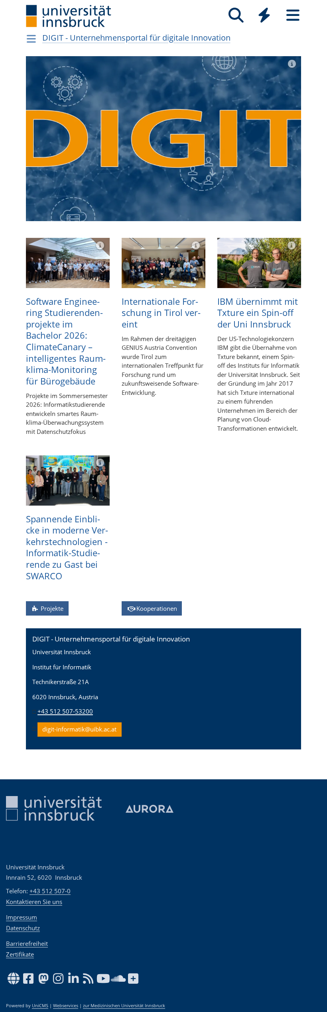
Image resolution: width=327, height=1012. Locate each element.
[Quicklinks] (264, 15)
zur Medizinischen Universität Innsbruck (124, 1005)
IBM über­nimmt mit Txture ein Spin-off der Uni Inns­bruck (257, 312)
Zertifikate (20, 954)
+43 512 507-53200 (65, 711)
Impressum (21, 917)
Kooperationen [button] (156, 608)
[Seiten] (293, 15)
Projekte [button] (51, 608)
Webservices (65, 1005)
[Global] (264, 16)
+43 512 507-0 (50, 891)
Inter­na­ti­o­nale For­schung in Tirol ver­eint (161, 312)
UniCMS (40, 1005)
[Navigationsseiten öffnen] (31, 38)
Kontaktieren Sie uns (34, 902)
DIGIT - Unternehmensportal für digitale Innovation (136, 37)
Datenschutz (23, 928)
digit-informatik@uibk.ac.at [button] (79, 729)
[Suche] (236, 15)
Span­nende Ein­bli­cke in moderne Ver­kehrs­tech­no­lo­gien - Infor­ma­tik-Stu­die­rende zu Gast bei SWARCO (67, 547)
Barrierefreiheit (27, 943)
